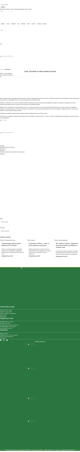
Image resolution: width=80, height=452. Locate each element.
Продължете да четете (7, 256)
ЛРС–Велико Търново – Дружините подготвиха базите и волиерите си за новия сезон (67, 245)
